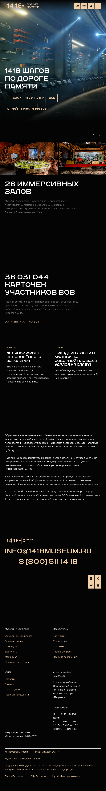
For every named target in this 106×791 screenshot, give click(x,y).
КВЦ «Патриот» (37, 776)
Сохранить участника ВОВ (22, 322)
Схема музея (60, 641)
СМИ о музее (12, 689)
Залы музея (11, 646)
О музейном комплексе (18, 636)
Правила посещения (17, 662)
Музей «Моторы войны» (66, 776)
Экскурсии (59, 636)
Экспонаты (11, 651)
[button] (94, 134)
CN (84, 6)
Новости (10, 679)
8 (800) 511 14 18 (48, 562)
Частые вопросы (62, 651)
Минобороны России (17, 751)
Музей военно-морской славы (22, 758)
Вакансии (10, 684)
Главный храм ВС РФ (47, 751)
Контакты (58, 646)
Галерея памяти (14, 641)
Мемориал (11, 657)
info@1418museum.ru (48, 551)
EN (77, 6)
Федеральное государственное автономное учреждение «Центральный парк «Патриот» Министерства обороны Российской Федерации (50, 767)
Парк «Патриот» (14, 776)
